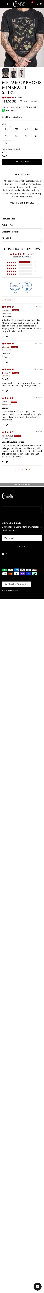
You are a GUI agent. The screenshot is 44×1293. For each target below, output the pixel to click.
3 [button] (22, 469)
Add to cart (22, 161)
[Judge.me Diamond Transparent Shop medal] (27, 286)
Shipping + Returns (10, 231)
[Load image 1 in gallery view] (22, 37)
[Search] (8, 4)
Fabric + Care (8, 225)
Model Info (7, 238)
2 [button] (18, 469)
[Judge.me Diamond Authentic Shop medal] (15, 286)
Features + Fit (8, 218)
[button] (8, 97)
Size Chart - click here (12, 117)
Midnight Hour (13, 591)
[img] (8, 306)
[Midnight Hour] (19, 4)
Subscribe (22, 546)
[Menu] (2, 4)
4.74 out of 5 (28, 254)
